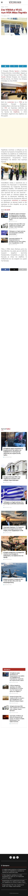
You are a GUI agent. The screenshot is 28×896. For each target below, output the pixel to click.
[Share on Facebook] (5, 66)
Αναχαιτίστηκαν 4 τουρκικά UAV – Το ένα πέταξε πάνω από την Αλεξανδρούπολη (13, 580)
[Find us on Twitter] (14, 857)
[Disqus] (14, 608)
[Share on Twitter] (14, 66)
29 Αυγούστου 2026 (13, 221)
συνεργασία (15, 110)
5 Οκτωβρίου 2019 (5, 15)
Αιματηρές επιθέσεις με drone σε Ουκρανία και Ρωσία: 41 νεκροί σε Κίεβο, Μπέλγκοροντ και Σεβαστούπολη (17, 718)
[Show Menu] (2, 2)
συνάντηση (10, 102)
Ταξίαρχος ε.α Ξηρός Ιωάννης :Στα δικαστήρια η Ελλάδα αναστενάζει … (17, 232)
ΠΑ (21, 75)
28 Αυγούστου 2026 (7, 584)
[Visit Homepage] (15, 2)
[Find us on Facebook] (10, 857)
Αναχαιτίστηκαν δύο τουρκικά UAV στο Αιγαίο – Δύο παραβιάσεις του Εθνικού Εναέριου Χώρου (17, 699)
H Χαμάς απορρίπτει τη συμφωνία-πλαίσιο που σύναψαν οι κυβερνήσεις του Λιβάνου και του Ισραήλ (13, 555)
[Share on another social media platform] (23, 66)
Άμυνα (16, 71)
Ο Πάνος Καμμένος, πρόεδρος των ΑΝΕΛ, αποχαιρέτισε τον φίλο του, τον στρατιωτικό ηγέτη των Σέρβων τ (16, 688)
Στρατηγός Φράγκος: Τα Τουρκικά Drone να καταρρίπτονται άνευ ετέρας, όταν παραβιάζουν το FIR (17, 241)
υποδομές (24, 200)
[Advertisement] (14, 50)
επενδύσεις (15, 200)
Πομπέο (3, 77)
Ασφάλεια (16, 112)
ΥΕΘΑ (20, 102)
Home (2, 7)
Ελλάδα (6, 7)
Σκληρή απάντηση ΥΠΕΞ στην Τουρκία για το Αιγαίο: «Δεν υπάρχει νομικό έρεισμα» (17, 225)
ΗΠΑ (5, 108)
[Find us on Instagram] (17, 857)
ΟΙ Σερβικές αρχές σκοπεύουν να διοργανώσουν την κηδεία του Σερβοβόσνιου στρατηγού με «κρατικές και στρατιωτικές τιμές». (18, 216)
